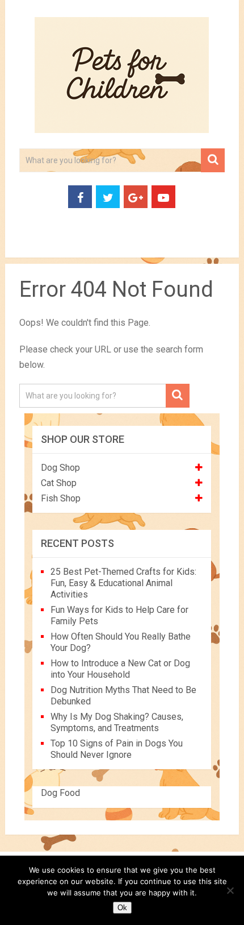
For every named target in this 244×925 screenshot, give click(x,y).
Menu (25, 244)
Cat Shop (59, 483)
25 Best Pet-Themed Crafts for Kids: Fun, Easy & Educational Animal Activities (123, 583)
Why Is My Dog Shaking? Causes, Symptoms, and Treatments (117, 722)
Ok (122, 907)
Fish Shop (61, 498)
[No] (229, 890)
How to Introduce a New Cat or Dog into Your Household (120, 669)
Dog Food (60, 792)
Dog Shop (60, 467)
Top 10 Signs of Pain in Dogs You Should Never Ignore (117, 749)
